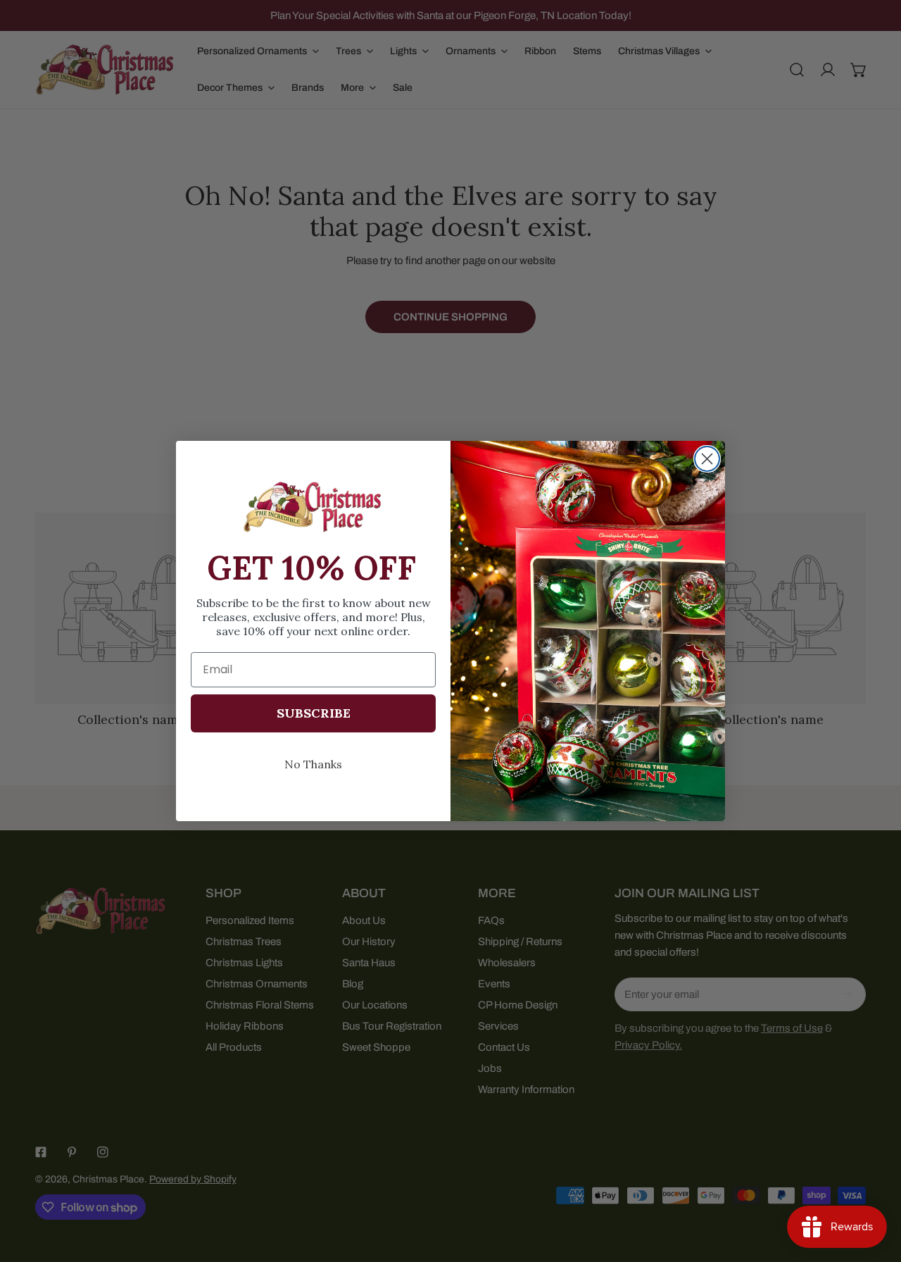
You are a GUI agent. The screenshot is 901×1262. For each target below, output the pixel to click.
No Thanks (313, 764)
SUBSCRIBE (314, 713)
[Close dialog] (707, 458)
